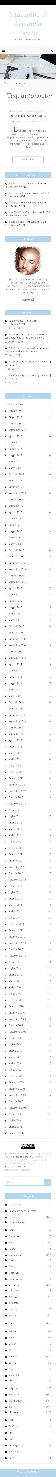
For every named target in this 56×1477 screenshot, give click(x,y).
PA (10, 1350)
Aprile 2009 (15, 1063)
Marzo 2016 (15, 543)
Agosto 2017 (15, 436)
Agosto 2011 (15, 886)
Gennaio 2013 (16, 778)
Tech (42, 111)
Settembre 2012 (17, 803)
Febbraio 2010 (16, 1000)
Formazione (15, 1236)
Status (12, 1407)
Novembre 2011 (17, 866)
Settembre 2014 (17, 657)
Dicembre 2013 (17, 714)
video (11, 1457)
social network (16, 1400)
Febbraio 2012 (16, 847)
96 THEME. (33, 1472)
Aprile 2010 (15, 987)
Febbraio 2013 (16, 771)
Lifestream (14, 1412)
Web (11, 1323)
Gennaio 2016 (16, 556)
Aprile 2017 (15, 461)
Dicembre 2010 (17, 936)
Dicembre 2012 (17, 784)
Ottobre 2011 (16, 873)
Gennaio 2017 (16, 480)
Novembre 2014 (17, 645)
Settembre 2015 (17, 581)
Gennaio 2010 (16, 1006)
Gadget (13, 111)
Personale (14, 1356)
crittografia (14, 1290)
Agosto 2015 (15, 588)
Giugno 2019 (15, 417)
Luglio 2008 (15, 1120)
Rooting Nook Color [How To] (28, 115)
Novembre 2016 (17, 493)
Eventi (12, 1229)
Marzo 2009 (15, 1069)
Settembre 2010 (17, 955)
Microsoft (14, 1272)
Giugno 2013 (15, 746)
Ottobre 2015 (16, 575)
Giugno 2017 (15, 448)
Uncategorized (16, 1445)
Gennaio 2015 (16, 632)
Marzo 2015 (15, 619)
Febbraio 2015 (16, 626)
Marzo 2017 (15, 467)
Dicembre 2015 (17, 562)
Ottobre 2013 (16, 727)
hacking (22, 111)
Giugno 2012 (15, 822)
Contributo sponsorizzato (22, 1210)
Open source (16, 1279)
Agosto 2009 (15, 1038)
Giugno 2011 (15, 898)
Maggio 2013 (15, 752)
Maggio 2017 (15, 455)
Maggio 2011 (15, 905)
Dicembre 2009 (17, 1012)
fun (10, 1242)
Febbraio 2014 (16, 702)
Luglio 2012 (15, 816)
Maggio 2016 (15, 531)
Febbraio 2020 (16, 404)
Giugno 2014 (15, 676)
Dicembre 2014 (17, 638)
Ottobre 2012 (16, 797)
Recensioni (14, 1375)
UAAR (11, 1438)
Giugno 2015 (15, 600)
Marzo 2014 (15, 695)
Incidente (14, 1302)
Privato (12, 1369)
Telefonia (13, 1426)
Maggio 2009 (15, 1057)
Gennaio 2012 (16, 854)
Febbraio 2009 (16, 1076)
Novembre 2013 (17, 721)
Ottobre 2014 (16, 651)
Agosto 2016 (15, 512)
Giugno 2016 (15, 524)
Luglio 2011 (15, 892)
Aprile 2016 (15, 537)
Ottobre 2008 (16, 1101)
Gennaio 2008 (16, 1133)
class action (15, 1204)
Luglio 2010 (15, 968)
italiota (12, 1337)
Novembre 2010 (17, 943)
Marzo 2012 (15, 841)
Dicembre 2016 (17, 486)
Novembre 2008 (17, 1095)
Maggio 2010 (15, 981)
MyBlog (12, 1343)
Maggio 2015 (15, 607)
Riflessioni (14, 1394)
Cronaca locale (17, 1222)
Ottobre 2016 (16, 499)
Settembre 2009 (17, 1031)
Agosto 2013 (15, 740)
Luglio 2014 (15, 670)
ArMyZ (19, 121)
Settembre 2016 (17, 505)
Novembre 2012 (17, 790)
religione (13, 1388)
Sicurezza (14, 1285)
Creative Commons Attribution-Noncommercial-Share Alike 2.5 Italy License (26, 1160)
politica (12, 1362)
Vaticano (13, 1451)
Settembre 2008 (17, 1107)
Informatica (33, 111)
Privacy (12, 1315)
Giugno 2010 (15, 974)
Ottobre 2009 (16, 1025)
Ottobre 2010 (16, 949)
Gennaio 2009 (16, 1082)
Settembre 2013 (17, 733)
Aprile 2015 (15, 613)
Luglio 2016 (15, 518)
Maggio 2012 (15, 828)
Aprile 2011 (15, 911)
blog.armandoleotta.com (18, 1169)
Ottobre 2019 (16, 410)
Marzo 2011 (15, 917)
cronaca (13, 1217)
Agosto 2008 (15, 1114)
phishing (13, 1309)
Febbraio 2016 (16, 550)
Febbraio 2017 (16, 474)
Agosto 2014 (15, 664)
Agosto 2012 (15, 809)
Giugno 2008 (15, 1126)
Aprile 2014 (15, 689)
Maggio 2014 (15, 683)
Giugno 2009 (15, 1050)
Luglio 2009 (15, 1044)
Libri (11, 1380)
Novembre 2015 (17, 569)
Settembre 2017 (17, 429)
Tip (10, 1432)
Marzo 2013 (15, 765)
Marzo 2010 (15, 993)
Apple (12, 1260)
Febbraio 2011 (16, 924)
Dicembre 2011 (17, 860)
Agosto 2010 (15, 962)
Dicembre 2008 (17, 1088)
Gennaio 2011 (16, 930)
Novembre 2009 (17, 1019)
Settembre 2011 (17, 879)
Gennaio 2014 (16, 708)
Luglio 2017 (15, 442)
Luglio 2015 (15, 594)
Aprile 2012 (15, 835)
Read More (28, 159)
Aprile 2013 (15, 759)
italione (12, 1331)
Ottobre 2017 (16, 423)
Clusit (11, 1266)
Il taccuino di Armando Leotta (28, 24)
